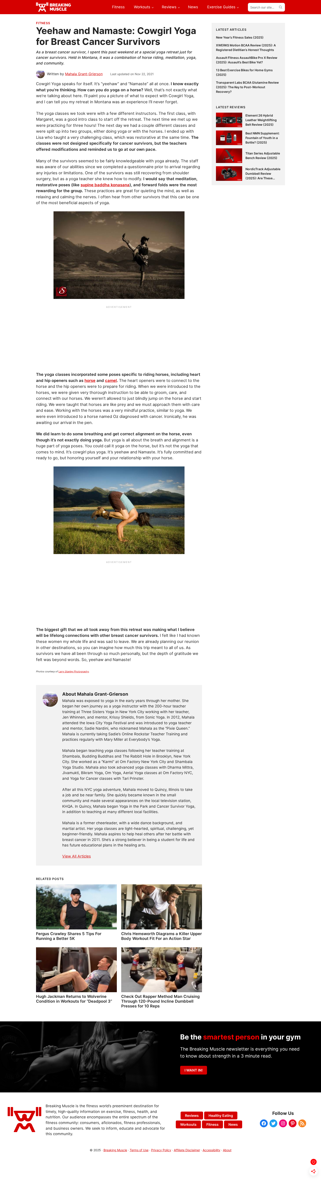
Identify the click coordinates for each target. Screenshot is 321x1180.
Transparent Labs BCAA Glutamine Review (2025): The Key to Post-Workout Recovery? (247, 87)
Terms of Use (139, 1150)
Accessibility (211, 1150)
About (227, 1150)
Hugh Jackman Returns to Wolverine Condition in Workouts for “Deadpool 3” (74, 999)
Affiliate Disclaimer (187, 1150)
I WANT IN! (194, 1070)
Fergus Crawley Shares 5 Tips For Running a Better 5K (68, 936)
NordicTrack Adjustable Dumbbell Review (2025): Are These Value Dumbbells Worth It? (262, 178)
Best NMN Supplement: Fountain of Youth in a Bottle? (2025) (262, 137)
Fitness (43, 23)
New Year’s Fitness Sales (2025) (240, 37)
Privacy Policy (161, 1150)
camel (111, 380)
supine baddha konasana (105, 184)
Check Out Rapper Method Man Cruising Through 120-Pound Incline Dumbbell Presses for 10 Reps (160, 1001)
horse (90, 380)
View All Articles (76, 856)
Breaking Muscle (115, 1150)
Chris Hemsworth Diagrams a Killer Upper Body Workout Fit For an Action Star (161, 936)
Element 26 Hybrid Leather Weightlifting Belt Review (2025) (261, 120)
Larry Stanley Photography (74, 671)
